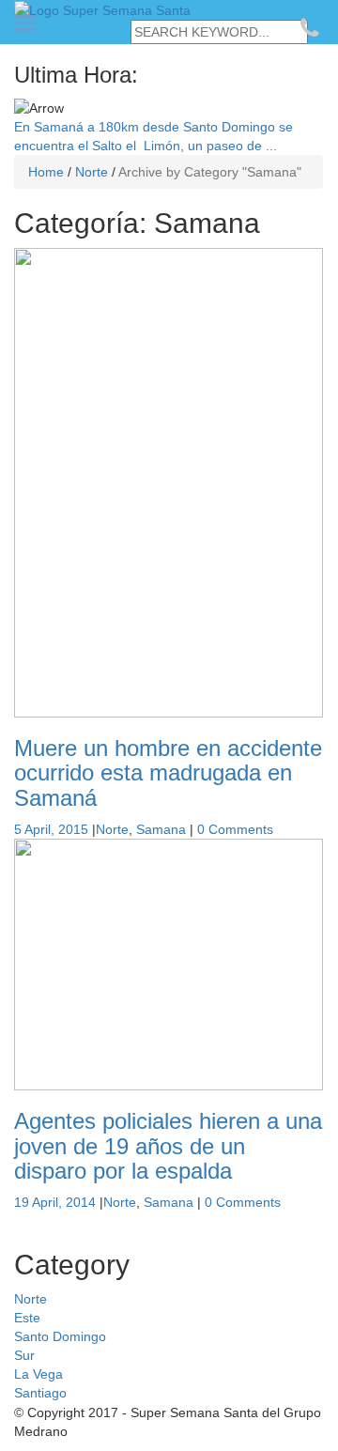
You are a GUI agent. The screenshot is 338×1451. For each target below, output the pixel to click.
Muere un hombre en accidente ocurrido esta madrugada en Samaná (168, 772)
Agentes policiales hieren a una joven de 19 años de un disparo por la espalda (168, 1145)
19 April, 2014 (55, 1202)
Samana (161, 829)
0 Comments (235, 829)
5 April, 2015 (51, 829)
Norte (112, 829)
